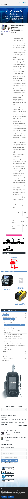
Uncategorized (5, 360)
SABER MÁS (22, 425)
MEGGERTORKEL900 (20, 288)
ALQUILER (4, 313)
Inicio (4, 16)
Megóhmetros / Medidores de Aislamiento (13, 338)
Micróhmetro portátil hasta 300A (13, 432)
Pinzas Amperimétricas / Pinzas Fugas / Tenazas (14, 343)
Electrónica (5, 351)
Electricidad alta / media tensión (10, 317)
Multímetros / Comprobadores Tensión (12, 341)
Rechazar (11, 496)
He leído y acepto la (10, 462)
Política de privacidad (14, 462)
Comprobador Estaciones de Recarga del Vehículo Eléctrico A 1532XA (15, 438)
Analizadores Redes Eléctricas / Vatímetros (13, 322)
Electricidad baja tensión (19, 16)
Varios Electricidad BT (8, 349)
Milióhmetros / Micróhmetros (10, 340)
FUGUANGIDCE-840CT (7, 288)
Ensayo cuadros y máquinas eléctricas (12, 336)
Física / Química (6, 353)
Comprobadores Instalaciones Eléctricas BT (13, 334)
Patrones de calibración (8, 355)
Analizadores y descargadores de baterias (15, 18)
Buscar (25, 409)
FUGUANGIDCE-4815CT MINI (20, 304)
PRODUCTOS (10, 16)
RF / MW (5, 356)
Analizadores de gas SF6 (9, 320)
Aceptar (4, 496)
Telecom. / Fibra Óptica (8, 358)
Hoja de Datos (14, 257)
